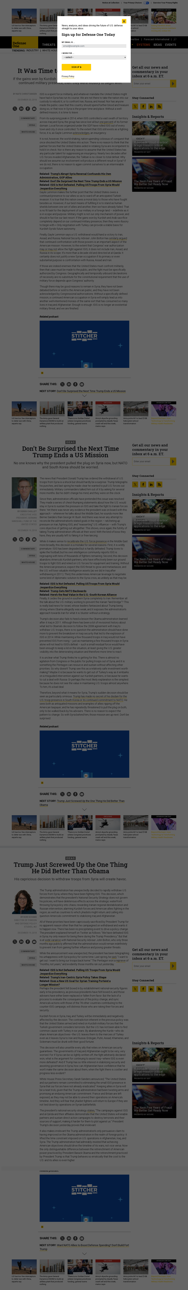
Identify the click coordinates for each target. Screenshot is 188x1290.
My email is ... (68, 42)
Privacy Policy (68, 76)
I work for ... (68, 53)
